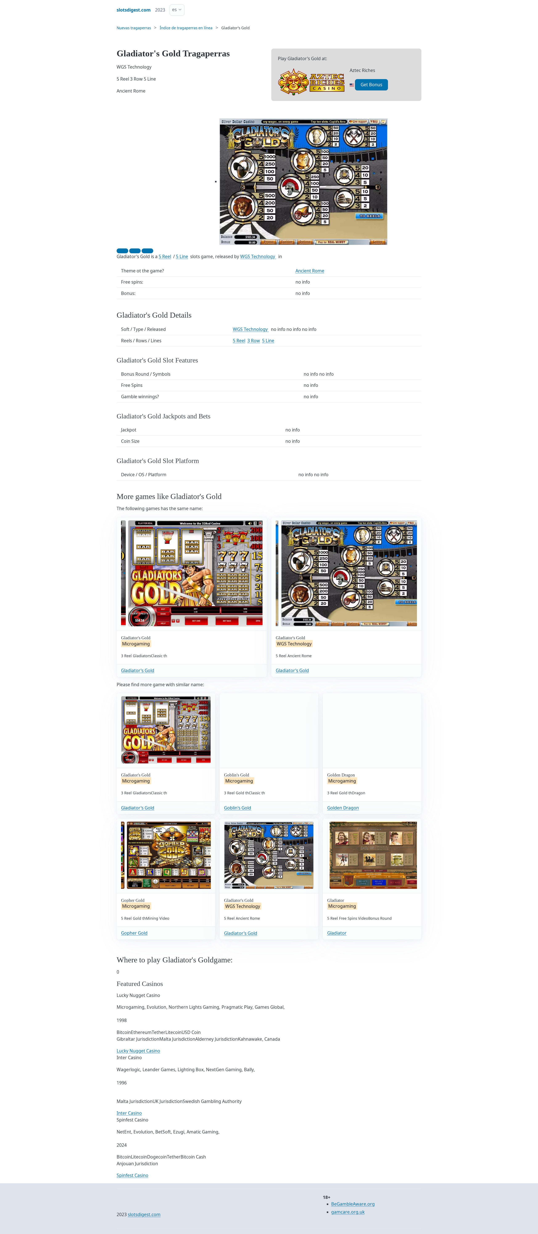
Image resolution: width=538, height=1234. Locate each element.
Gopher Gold (134, 933)
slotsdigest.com (144, 1214)
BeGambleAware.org (353, 1204)
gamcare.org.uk (348, 1212)
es (174, 9)
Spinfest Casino (132, 1175)
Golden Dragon (343, 808)
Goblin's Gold (237, 808)
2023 (160, 10)
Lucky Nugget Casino (138, 1051)
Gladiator (337, 933)
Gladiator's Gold (137, 670)
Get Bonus (371, 85)
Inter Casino (129, 1113)
